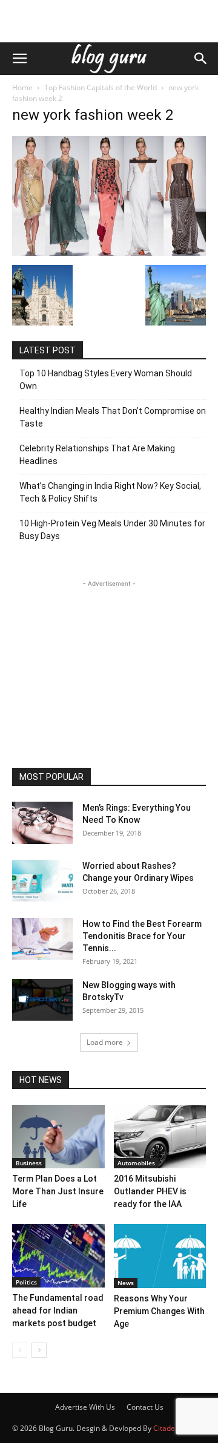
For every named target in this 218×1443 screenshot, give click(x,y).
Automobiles (136, 1163)
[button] (19, 58)
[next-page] (39, 1350)
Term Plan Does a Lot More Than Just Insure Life (58, 1191)
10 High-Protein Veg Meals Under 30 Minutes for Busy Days (112, 530)
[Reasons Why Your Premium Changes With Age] (160, 1256)
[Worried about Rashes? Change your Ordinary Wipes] (42, 880)
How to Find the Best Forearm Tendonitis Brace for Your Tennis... (142, 936)
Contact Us (145, 1407)
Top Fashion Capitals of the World (100, 87)
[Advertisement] (109, 21)
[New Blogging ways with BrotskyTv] (42, 1000)
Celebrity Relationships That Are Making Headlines (97, 454)
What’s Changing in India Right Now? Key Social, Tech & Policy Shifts (110, 492)
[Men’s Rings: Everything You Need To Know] (42, 822)
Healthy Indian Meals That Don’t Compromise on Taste (112, 417)
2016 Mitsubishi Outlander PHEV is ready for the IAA (150, 1191)
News (125, 1282)
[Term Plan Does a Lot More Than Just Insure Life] (58, 1136)
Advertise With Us (85, 1407)
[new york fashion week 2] (109, 252)
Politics (26, 1282)
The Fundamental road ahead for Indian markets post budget (58, 1310)
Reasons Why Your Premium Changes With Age (159, 1311)
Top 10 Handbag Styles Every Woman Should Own (105, 379)
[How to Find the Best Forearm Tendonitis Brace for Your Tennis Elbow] (42, 939)
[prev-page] (19, 1350)
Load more (105, 1042)
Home (22, 87)
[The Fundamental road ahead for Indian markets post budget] (58, 1256)
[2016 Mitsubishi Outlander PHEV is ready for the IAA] (160, 1136)
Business (29, 1163)
